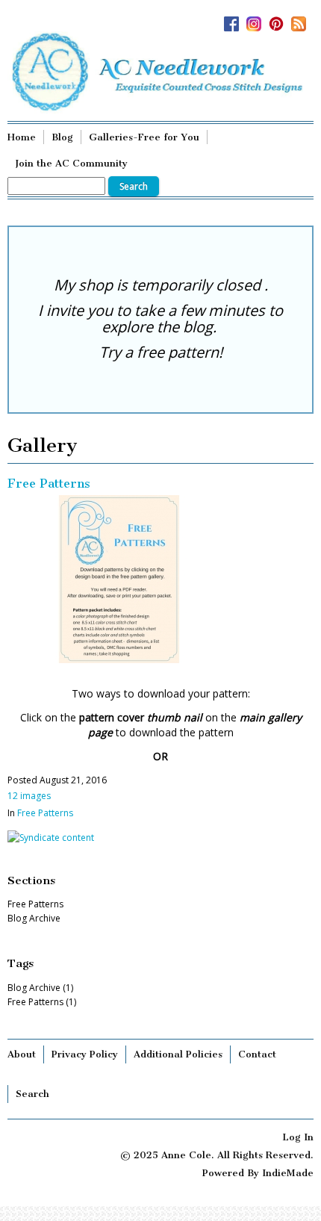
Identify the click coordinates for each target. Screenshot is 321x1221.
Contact (257, 1054)
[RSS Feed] (302, 19)
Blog (62, 137)
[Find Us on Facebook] (235, 19)
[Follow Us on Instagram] (257, 19)
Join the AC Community (71, 163)
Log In (298, 1137)
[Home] (160, 72)
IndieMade (288, 1172)
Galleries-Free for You (144, 137)
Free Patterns (48, 483)
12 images (29, 795)
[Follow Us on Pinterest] (280, 19)
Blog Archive (33, 918)
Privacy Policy (85, 1054)
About (21, 1054)
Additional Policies (178, 1054)
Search (32, 1093)
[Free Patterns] (119, 656)
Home (21, 137)
